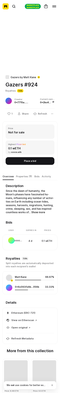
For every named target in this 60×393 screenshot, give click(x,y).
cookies (24, 385)
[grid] (30, 241)
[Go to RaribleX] (33, 6)
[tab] (8, 176)
